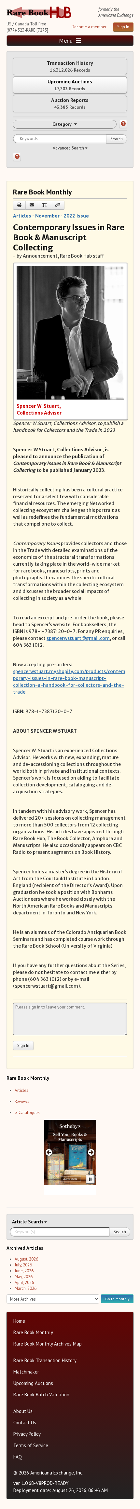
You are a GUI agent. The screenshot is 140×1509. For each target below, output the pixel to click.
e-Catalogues (27, 1112)
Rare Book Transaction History (45, 1360)
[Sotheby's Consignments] (70, 1152)
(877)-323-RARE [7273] (27, 30)
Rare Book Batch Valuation (41, 1394)
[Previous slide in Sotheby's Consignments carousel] (48, 1152)
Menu (66, 40)
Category (62, 124)
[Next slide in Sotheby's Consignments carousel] (91, 1152)
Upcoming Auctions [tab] (70, 85)
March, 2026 (25, 1288)
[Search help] (17, 157)
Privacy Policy (27, 1434)
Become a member (89, 27)
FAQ (17, 1457)
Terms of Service (30, 1445)
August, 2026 (26, 1259)
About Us (23, 1411)
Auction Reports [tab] (70, 103)
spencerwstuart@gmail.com (78, 638)
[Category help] (123, 124)
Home (19, 1321)
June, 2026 (24, 1271)
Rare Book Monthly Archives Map (47, 1344)
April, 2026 (24, 1282)
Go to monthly (117, 1298)
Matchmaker (26, 1372)
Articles (21, 1090)
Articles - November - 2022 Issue (51, 215)
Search (116, 139)
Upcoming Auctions (33, 1383)
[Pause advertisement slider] (90, 1179)
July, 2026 (23, 1265)
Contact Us (24, 1422)
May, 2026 (24, 1276)
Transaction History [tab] (70, 66)
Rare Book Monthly (33, 1332)
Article (20, 1222)
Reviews (22, 1101)
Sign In (123, 27)
